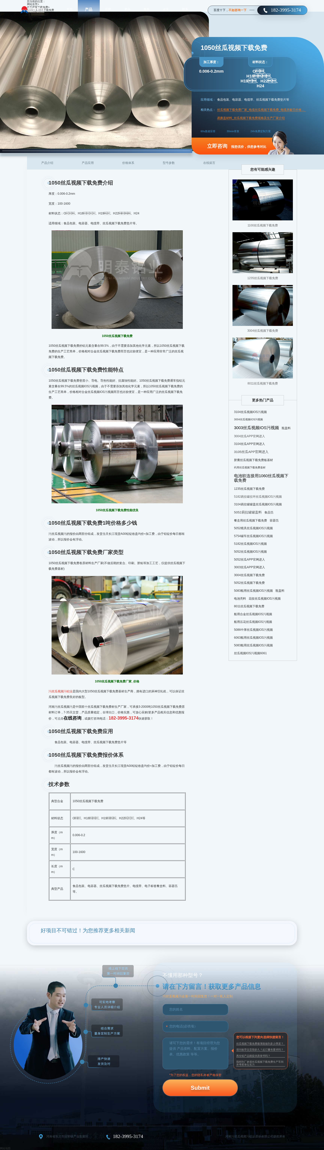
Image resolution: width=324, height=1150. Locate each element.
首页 (70, 9)
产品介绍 (47, 162)
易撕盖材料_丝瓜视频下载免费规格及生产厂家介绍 (251, 118)
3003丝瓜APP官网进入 (249, 567)
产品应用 (88, 162)
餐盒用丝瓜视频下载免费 (250, 520)
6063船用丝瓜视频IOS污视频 (253, 637)
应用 (108, 9)
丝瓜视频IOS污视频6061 (250, 653)
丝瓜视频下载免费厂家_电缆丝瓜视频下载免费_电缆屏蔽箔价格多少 (261, 109)
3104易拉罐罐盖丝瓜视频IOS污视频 (258, 504)
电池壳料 (240, 598)
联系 (185, 9)
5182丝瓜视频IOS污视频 (250, 543)
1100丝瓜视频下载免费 (263, 225)
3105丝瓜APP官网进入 (251, 452)
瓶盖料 (286, 428)
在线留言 (209, 162)
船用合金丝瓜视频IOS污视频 (253, 614)
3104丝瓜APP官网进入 (249, 443)
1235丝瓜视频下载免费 (262, 278)
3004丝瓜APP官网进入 (249, 436)
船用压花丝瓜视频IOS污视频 (253, 621)
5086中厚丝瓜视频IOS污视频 (253, 629)
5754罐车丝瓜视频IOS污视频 (253, 536)
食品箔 (268, 512)
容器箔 (274, 520)
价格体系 (128, 162)
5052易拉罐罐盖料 (248, 512)
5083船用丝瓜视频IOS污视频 (253, 590)
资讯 (127, 9)
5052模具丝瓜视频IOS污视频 (253, 528)
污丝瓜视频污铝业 (61, 691)
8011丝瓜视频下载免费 (263, 383)
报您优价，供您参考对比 (236, 146)
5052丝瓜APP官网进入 (249, 559)
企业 (166, 9)
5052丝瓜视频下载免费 (249, 582)
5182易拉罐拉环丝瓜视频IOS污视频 (258, 496)
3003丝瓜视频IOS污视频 (256, 427)
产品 (88, 9)
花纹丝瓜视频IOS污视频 (265, 598)
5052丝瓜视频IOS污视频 (250, 551)
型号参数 (169, 162)
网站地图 (5, 1148)
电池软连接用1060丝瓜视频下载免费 (261, 478)
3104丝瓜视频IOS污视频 (250, 412)
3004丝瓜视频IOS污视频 (248, 419)
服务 (147, 9)
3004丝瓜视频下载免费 (262, 330)
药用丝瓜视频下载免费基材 (250, 467)
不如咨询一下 (238, 10)
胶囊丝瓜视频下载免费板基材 (253, 460)
